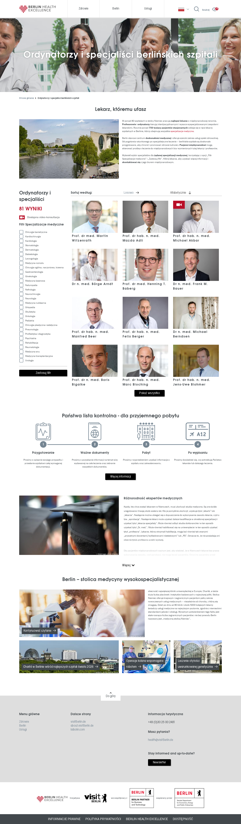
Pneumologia (31, 329)
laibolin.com (78, 729)
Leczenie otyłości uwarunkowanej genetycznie (195, 664)
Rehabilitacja (31, 342)
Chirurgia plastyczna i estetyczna (41, 325)
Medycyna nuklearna (35, 303)
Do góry (111, 696)
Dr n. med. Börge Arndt (92, 284)
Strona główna (26, 98)
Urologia (29, 360)
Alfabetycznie (183, 193)
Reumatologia (32, 347)
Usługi (23, 729)
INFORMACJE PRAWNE (64, 819)
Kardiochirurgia (33, 236)
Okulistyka (30, 311)
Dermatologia (32, 249)
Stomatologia (32, 245)
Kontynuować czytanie (37, 630)
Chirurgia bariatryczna (36, 232)
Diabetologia (31, 254)
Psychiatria (30, 338)
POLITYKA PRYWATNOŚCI (103, 819)
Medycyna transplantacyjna (39, 356)
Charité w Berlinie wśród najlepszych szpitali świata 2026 (58, 667)
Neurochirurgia (32, 294)
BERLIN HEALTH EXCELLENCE (147, 819)
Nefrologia (30, 289)
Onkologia (30, 316)
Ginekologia (31, 276)
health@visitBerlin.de (160, 740)
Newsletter (159, 762)
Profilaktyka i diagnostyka (37, 334)
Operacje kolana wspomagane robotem (144, 664)
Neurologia (30, 298)
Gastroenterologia (34, 272)
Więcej (126, 565)
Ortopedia (30, 307)
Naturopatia (31, 285)
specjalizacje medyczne (182, 131)
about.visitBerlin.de (82, 725)
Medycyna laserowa (35, 280)
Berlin (22, 725)
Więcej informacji (120, 476)
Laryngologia (31, 258)
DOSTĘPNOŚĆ (183, 819)
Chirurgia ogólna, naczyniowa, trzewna (44, 267)
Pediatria (29, 320)
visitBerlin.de (78, 721)
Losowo (134, 193)
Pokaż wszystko (149, 393)
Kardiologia (31, 241)
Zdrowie (24, 721)
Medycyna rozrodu (34, 263)
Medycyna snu (32, 351)
